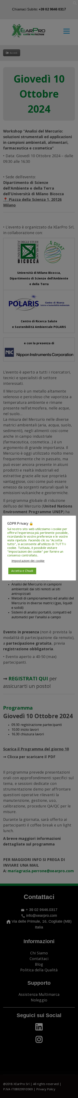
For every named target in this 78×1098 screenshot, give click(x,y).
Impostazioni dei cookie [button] (28, 560)
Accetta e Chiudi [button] (22, 571)
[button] (75, 4)
